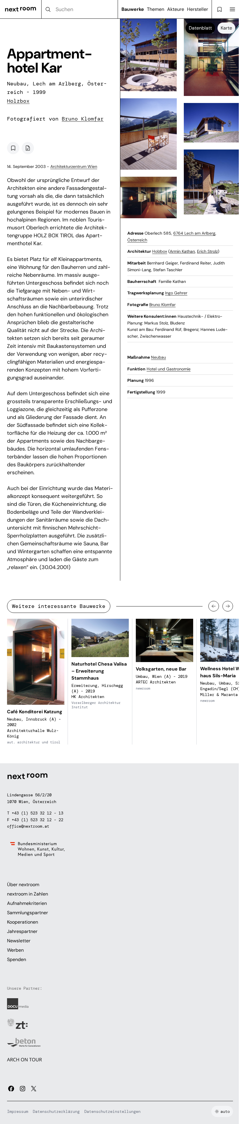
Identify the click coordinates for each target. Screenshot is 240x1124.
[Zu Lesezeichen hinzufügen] (13, 148)
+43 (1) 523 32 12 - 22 (37, 819)
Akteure (175, 9)
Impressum (17, 1111)
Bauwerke (132, 9)
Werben (15, 950)
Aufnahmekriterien (27, 903)
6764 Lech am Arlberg (194, 233)
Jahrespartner (22, 931)
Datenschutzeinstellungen (112, 1111)
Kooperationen (22, 922)
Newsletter (18, 941)
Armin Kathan (182, 251)
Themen (155, 9)
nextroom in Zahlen (27, 894)
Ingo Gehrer (176, 292)
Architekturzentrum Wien (73, 166)
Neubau (158, 357)
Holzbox (18, 100)
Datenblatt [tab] (200, 28)
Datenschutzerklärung (56, 1111)
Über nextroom (23, 884)
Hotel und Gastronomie (169, 369)
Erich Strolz (207, 251)
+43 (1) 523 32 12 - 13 (37, 813)
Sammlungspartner (27, 913)
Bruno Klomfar (83, 118)
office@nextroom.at (28, 826)
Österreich (137, 240)
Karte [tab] (226, 28)
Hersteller (197, 9)
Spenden (16, 959)
